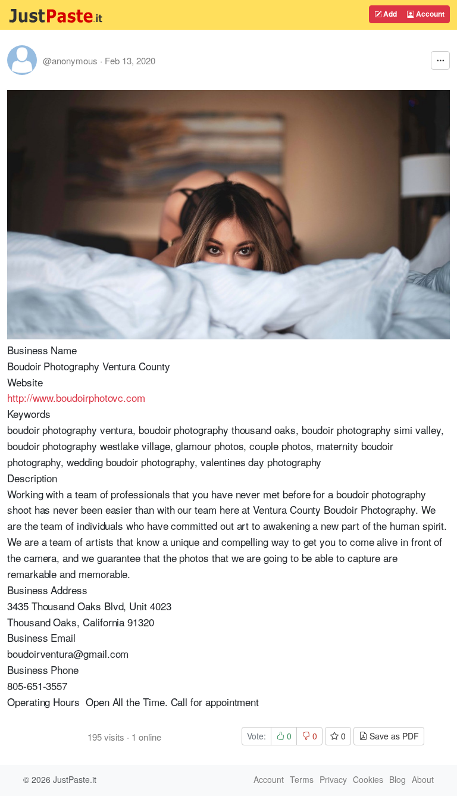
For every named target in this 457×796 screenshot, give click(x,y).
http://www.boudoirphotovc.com (76, 397)
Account (429, 13)
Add (389, 13)
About (423, 779)
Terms (302, 779)
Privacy (333, 779)
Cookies (368, 779)
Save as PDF (393, 736)
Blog (397, 779)
